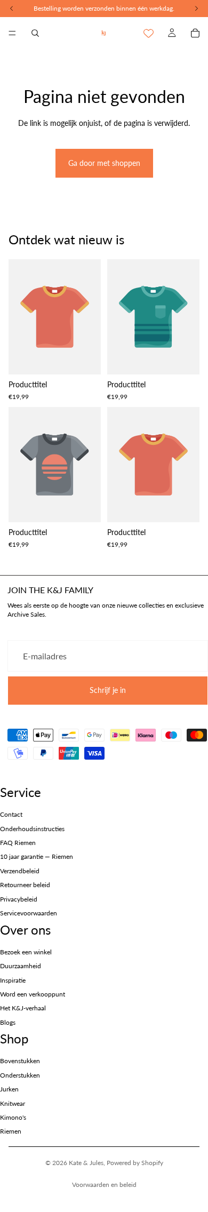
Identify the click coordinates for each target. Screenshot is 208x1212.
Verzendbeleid (19, 871)
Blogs (7, 1022)
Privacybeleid (18, 899)
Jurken (9, 1089)
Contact (11, 814)
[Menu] (12, 33)
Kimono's (13, 1117)
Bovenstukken (20, 1061)
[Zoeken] (35, 33)
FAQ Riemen (18, 843)
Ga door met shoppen (104, 163)
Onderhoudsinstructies (32, 829)
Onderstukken (20, 1075)
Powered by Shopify (135, 1163)
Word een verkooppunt (32, 994)
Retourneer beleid (25, 885)
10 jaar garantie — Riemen (36, 856)
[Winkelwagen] (195, 33)
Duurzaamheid (20, 966)
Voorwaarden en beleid (104, 1185)
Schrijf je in (108, 690)
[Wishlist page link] (148, 33)
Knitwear (12, 1103)
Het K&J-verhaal (23, 1008)
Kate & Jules (86, 1163)
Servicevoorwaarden (28, 913)
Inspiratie (13, 980)
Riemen (10, 1131)
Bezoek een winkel (26, 952)
